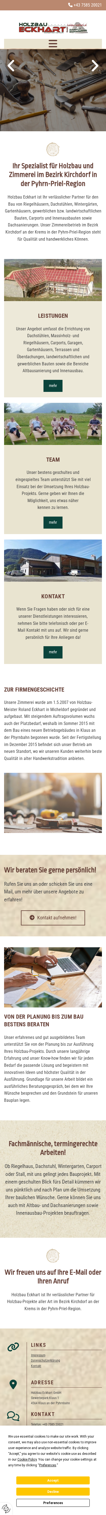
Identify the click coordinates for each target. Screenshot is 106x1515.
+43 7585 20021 (88, 5)
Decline (53, 1492)
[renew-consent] (6, 1509)
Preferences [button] (47, 1465)
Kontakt (36, 1366)
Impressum (38, 1355)
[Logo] (53, 27)
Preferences (53, 1503)
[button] (53, 44)
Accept (53, 1480)
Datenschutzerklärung (45, 1360)
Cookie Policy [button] (27, 1459)
